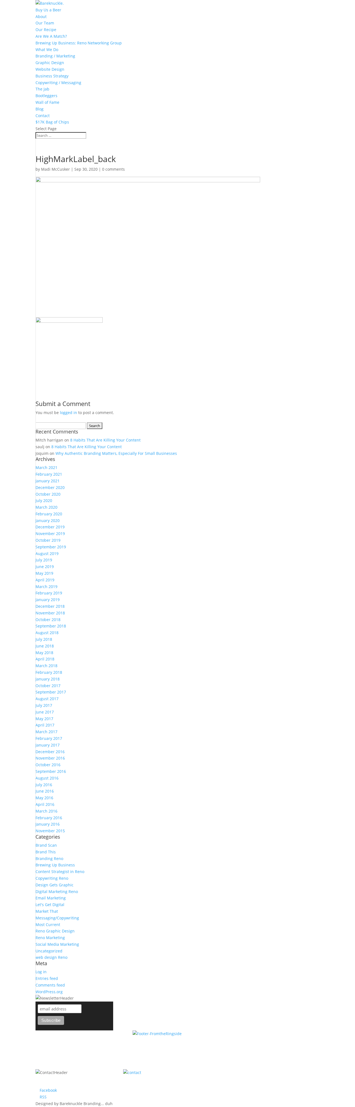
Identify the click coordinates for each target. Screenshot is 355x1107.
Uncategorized (49, 951)
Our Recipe (46, 29)
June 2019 (45, 566)
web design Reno (51, 957)
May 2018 (44, 652)
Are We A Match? (51, 36)
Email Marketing (51, 898)
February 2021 (49, 474)
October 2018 (48, 619)
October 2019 (48, 540)
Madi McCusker (55, 169)
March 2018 (46, 665)
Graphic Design (50, 62)
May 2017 (44, 718)
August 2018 (47, 632)
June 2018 (45, 646)
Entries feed (47, 978)
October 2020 (48, 494)
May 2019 (44, 573)
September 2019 (51, 546)
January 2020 (48, 520)
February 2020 (49, 513)
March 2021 (46, 467)
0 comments (113, 169)
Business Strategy (52, 76)
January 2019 (48, 599)
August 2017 (47, 698)
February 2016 (49, 817)
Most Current (48, 924)
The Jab (42, 89)
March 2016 (46, 811)
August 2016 (47, 778)
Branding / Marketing (55, 56)
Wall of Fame (47, 102)
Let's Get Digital (50, 904)
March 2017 (46, 731)
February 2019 (49, 593)
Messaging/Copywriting (57, 918)
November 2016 (50, 758)
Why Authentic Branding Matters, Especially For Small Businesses (116, 453)
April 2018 (45, 659)
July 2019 (44, 560)
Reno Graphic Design (55, 931)
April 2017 (45, 725)
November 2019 (50, 533)
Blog (40, 109)
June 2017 (45, 712)
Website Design (50, 69)
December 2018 (50, 606)
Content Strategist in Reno (60, 871)
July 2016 (44, 784)
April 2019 (45, 580)
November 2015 (50, 830)
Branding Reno (49, 858)
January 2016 (48, 824)
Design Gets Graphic (54, 884)
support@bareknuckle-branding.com (249, 1072)
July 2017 (44, 705)
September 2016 (51, 771)
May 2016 (44, 797)
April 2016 (45, 804)
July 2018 (44, 639)
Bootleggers (46, 95)
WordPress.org (49, 991)
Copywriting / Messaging (58, 82)
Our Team (45, 23)
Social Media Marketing (57, 944)
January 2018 (48, 679)
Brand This (46, 851)
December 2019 (50, 526)
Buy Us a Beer (48, 9)
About (41, 16)
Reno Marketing (50, 937)
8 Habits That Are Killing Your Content (105, 440)
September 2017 (51, 692)
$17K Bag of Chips (52, 122)
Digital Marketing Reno (57, 891)
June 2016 (45, 791)
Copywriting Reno (52, 878)
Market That (47, 911)
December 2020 (50, 487)
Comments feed (50, 985)
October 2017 (48, 685)
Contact (43, 115)
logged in (68, 412)
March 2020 (46, 507)
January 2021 (48, 480)
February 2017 (49, 738)
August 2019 (47, 553)
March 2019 (46, 586)
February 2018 (49, 672)
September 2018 (51, 626)
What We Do (47, 49)
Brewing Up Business (55, 865)
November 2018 (50, 613)
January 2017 (48, 745)
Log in (41, 971)
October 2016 (48, 764)
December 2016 (50, 751)
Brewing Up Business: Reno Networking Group (79, 43)
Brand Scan (46, 845)
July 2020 (44, 500)
